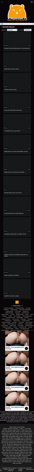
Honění (26, 317)
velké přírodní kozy (11, 323)
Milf (13, 449)
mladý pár (6, 309)
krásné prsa (25, 311)
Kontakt (6, 469)
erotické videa (13, 433)
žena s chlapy (29, 322)
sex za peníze (15, 319)
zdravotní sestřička (6, 327)
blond (3, 323)
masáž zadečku (9, 311)
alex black (23, 319)
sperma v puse (4, 314)
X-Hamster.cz (17, 19)
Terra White (21, 322)
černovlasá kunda (10, 317)
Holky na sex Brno (17, 463)
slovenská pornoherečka (25, 309)
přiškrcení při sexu (5, 319)
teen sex (8, 453)
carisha (12, 314)
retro (31, 314)
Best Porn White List (12, 458)
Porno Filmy (20, 325)
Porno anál (24, 455)
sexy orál (17, 312)
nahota (17, 328)
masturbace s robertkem (16, 330)
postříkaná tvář (22, 327)
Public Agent (13, 441)
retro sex (14, 452)
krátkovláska (26, 330)
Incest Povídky (21, 427)
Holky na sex (28, 461)
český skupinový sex (27, 316)
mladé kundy (12, 325)
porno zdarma (13, 457)
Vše (32, 330)
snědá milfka (19, 317)
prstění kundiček (26, 320)
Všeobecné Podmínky (11, 470)
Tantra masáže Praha (18, 461)
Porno (19, 457)
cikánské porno (25, 312)
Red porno (15, 447)
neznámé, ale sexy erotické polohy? (11, 430)
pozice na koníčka (5, 322)
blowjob (4, 316)
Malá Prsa (20, 323)
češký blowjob (13, 309)
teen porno (26, 452)
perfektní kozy (7, 320)
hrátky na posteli (29, 325)
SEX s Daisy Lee (27, 460)
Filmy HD (8, 450)
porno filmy (28, 445)
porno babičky (16, 438)
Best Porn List (21, 458)
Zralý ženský (29, 442)
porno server (28, 430)
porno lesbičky (14, 444)
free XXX (23, 450)
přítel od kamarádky (9, 308)
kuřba (26, 314)
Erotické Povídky (20, 470)
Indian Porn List (12, 460)
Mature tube (29, 447)
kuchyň (30, 327)
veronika (14, 322)
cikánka (15, 327)
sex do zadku (16, 316)
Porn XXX (19, 460)
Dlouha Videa (13, 427)
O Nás (1, 470)
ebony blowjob (4, 330)
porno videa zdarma (14, 431)
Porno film (5, 447)
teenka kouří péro (24, 328)
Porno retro (25, 444)
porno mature (16, 434)
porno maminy (5, 439)
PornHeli (4, 458)
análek (10, 316)
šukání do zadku (9, 312)
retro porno (29, 434)
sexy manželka (28, 323)
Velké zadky (13, 455)
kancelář (28, 308)
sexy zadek (18, 311)
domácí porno (16, 320)
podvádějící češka (19, 308)
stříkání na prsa (19, 314)
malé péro (30, 319)
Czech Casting (28, 449)
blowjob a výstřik (9, 328)
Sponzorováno (30, 469)
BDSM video (20, 439)
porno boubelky (17, 442)
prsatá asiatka (4, 325)
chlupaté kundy (14, 436)
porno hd (13, 445)
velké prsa (21, 453)
